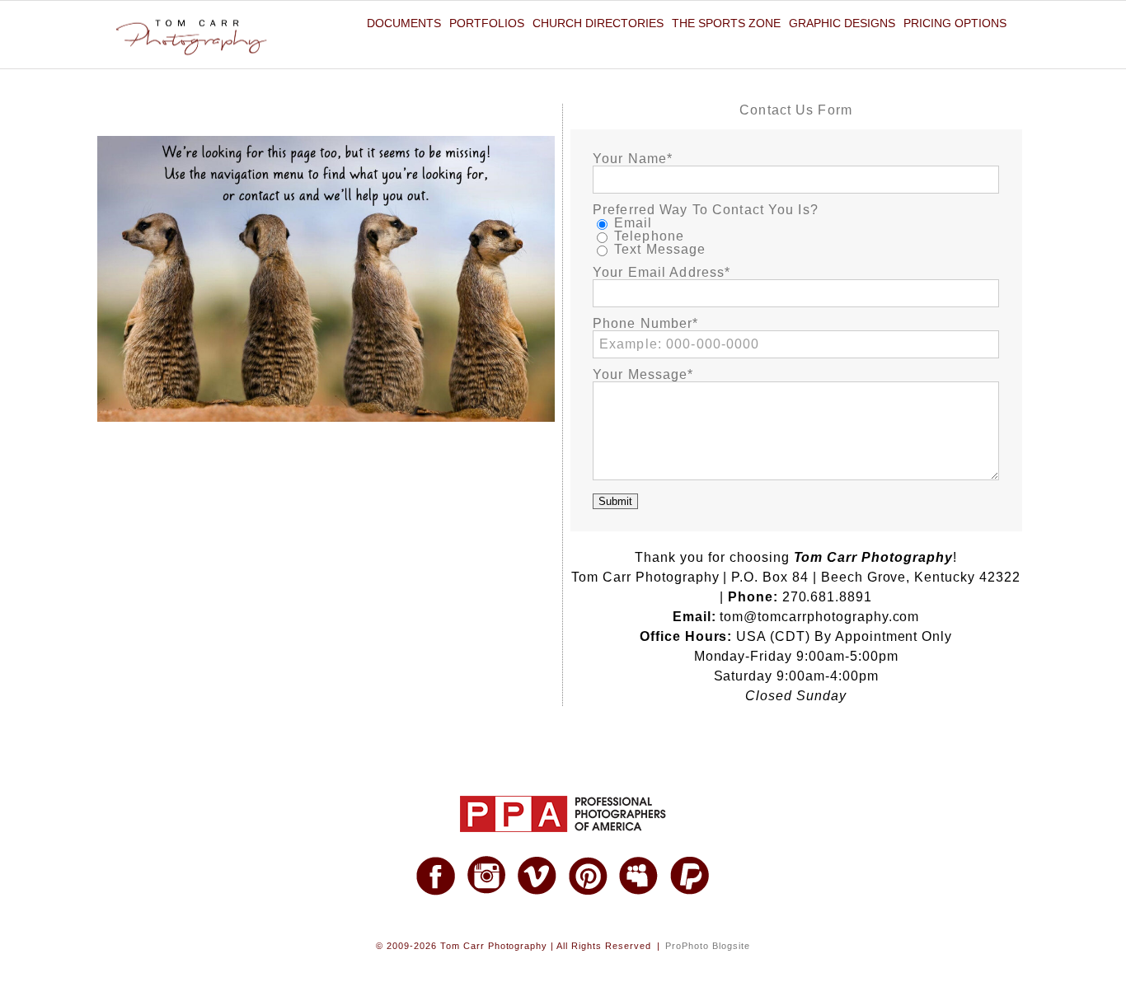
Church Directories (598, 23)
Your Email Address (659, 272)
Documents (404, 23)
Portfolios (486, 23)
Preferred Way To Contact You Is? (706, 210)
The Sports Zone (726, 23)
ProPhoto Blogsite (707, 946)
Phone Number (642, 323)
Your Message (640, 374)
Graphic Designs (842, 23)
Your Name (630, 159)
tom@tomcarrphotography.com (819, 617)
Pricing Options (954, 23)
